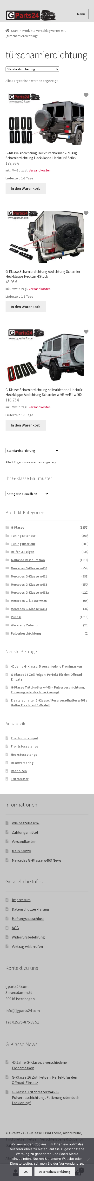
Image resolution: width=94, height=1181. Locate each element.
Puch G (16, 617)
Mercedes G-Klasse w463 (29, 584)
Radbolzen (19, 771)
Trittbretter (19, 779)
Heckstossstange (24, 754)
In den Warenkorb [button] (25, 188)
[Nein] (88, 1159)
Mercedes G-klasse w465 (29, 600)
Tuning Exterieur (23, 535)
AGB (15, 927)
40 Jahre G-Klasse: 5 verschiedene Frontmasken (46, 666)
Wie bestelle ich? (26, 822)
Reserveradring (22, 763)
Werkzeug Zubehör (25, 625)
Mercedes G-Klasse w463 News (36, 860)
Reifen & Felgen (22, 552)
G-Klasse (17, 527)
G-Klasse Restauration (28, 560)
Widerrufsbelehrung (28, 937)
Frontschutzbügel (24, 738)
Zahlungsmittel (25, 832)
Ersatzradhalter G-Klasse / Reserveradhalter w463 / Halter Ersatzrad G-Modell (49, 702)
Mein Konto (21, 850)
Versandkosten (40, 170)
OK (26, 1172)
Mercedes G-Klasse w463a (30, 592)
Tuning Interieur (23, 544)
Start (14, 30)
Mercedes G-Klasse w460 (29, 568)
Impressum (21, 899)
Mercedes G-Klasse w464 (29, 609)
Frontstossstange (24, 746)
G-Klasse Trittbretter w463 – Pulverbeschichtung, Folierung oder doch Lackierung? (48, 689)
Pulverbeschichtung (26, 633)
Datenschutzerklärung (30, 909)
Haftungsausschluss (28, 918)
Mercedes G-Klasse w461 (29, 576)
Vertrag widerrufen (27, 946)
